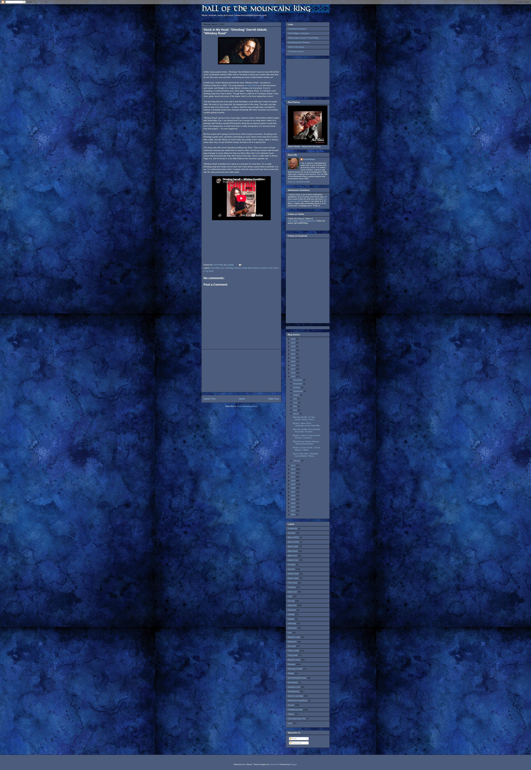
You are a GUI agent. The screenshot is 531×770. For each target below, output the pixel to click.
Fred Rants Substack (297, 29)
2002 (293, 511)
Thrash (291, 705)
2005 (293, 499)
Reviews (291, 664)
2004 (293, 503)
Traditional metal (295, 710)
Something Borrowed (297, 678)
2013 (293, 469)
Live (289, 632)
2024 (293, 343)
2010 (293, 480)
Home (242, 399)
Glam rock (292, 592)
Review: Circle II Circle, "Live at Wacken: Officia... (306, 448)
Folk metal (292, 583)
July (295, 399)
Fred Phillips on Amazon (298, 33)
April (295, 410)
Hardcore (292, 610)
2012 (293, 473)
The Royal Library (296, 51)
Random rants (294, 660)
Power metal (293, 651)
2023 (293, 346)
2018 (293, 365)
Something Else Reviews (298, 42)
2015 (293, 376)
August (296, 395)
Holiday (291, 619)
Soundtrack (293, 682)
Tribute (291, 714)
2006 (293, 495)
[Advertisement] (241, 370)
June (295, 402)
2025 (293, 339)
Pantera (237, 268)
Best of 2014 (293, 537)
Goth (290, 596)
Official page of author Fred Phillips (303, 38)
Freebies (292, 587)
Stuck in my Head (295, 696)
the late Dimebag (252, 85)
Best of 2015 (293, 542)
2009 (293, 484)
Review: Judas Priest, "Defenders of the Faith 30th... (307, 424)
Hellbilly (291, 614)
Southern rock (266, 268)
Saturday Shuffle (295, 669)
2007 (293, 492)
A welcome (292, 528)
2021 (293, 354)
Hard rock (292, 605)
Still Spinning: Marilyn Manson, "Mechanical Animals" (306, 442)
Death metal (293, 574)
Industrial (292, 623)
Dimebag (229, 268)
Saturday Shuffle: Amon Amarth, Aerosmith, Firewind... (307, 430)
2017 (293, 369)
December (298, 380)
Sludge (291, 673)
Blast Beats (293, 551)
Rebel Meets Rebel (250, 268)
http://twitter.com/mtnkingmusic (301, 221)
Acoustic (291, 533)
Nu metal (292, 646)
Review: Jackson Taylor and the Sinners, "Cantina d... (306, 436)
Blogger (293, 764)
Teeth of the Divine (296, 47)
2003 (293, 507)
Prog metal (292, 655)
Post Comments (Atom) (247, 406)
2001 (293, 514)
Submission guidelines (297, 700)
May (295, 406)
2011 (293, 477)
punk (290, 723)
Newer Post (210, 399)
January (297, 461)
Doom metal (293, 578)
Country (291, 569)
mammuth (273, 764)
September (298, 391)
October (297, 387)
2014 (293, 465)
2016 (293, 373)
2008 (293, 488)
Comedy (291, 564)
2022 (293, 350)
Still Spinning (293, 691)
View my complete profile (299, 182)
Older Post (273, 399)
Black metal (293, 546)
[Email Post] (240, 265)
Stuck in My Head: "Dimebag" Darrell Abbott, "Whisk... (305, 454)
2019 (293, 361)
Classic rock (293, 560)
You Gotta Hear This (297, 718)
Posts (294, 739)
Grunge (291, 601)
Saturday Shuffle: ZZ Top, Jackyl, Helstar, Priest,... (304, 418)
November (298, 384)
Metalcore (292, 642)
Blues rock (292, 555)
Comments (296, 743)
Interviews (292, 628)
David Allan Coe (217, 268)
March (296, 414)
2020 (293, 358)
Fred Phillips (309, 159)
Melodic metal (294, 637)
